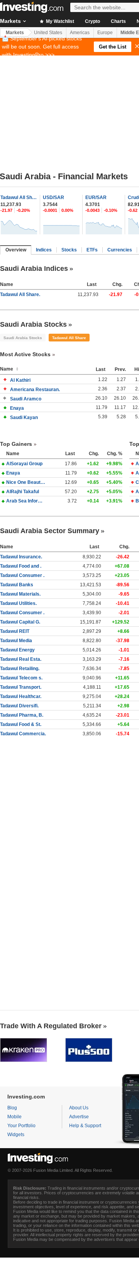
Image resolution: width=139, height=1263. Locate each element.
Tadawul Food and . (20, 566)
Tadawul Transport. (20, 687)
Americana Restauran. (35, 389)
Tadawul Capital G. (20, 622)
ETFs (92, 250)
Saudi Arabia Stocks (33, 324)
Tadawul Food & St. (20, 724)
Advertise (79, 1116)
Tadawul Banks (16, 584)
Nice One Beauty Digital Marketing (26, 482)
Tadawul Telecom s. (21, 678)
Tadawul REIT (14, 631)
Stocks (69, 250)
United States (48, 32)
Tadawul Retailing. (19, 668)
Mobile (14, 1116)
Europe (105, 32)
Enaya (17, 408)
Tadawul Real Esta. (20, 659)
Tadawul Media (16, 640)
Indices (44, 250)
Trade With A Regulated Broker (51, 1026)
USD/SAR (53, 197)
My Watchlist (59, 21)
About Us (78, 1108)
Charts (118, 21)
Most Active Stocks (25, 354)
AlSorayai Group (24, 463)
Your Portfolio (21, 1125)
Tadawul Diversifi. (19, 706)
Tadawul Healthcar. (20, 696)
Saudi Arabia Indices (34, 268)
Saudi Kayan (24, 417)
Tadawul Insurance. (21, 557)
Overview (15, 250)
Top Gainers (16, 444)
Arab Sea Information (26, 501)
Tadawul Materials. (20, 594)
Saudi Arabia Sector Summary (49, 531)
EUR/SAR (96, 197)
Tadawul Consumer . (22, 575)
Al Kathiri (20, 380)
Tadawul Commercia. (23, 733)
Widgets (15, 1134)
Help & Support (85, 1125)
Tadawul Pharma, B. (21, 715)
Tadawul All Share (18, 197)
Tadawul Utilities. (18, 603)
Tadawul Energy (17, 650)
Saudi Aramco (25, 399)
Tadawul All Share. (20, 294)
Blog (12, 1108)
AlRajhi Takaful (22, 491)
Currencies (119, 250)
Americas (80, 32)
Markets (15, 32)
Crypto (92, 21)
